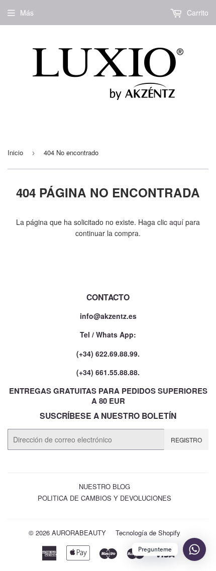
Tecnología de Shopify (148, 532)
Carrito (196, 13)
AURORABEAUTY (79, 532)
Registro (186, 439)
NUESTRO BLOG (104, 486)
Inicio (15, 152)
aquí (176, 222)
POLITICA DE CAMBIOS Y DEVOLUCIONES (104, 498)
